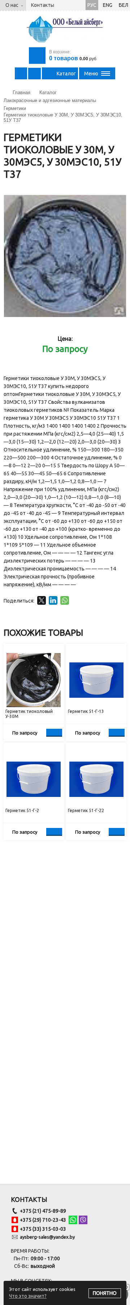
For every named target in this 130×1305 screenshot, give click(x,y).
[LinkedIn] (53, 600)
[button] (119, 201)
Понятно (105, 1293)
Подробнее (54, 733)
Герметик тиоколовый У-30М (29, 714)
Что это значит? (28, 1296)
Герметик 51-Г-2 (22, 810)
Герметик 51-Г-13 (86, 711)
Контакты (42, 5)
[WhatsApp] (64, 600)
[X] (41, 600)
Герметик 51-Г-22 (86, 810)
